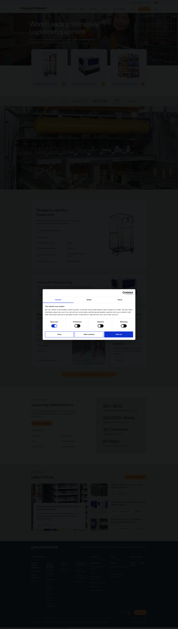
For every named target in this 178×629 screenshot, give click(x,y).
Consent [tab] (58, 300)
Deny (59, 334)
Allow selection (89, 334)
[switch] (77, 326)
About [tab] (120, 300)
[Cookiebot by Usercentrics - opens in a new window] (124, 293)
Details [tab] (89, 300)
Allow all (119, 334)
